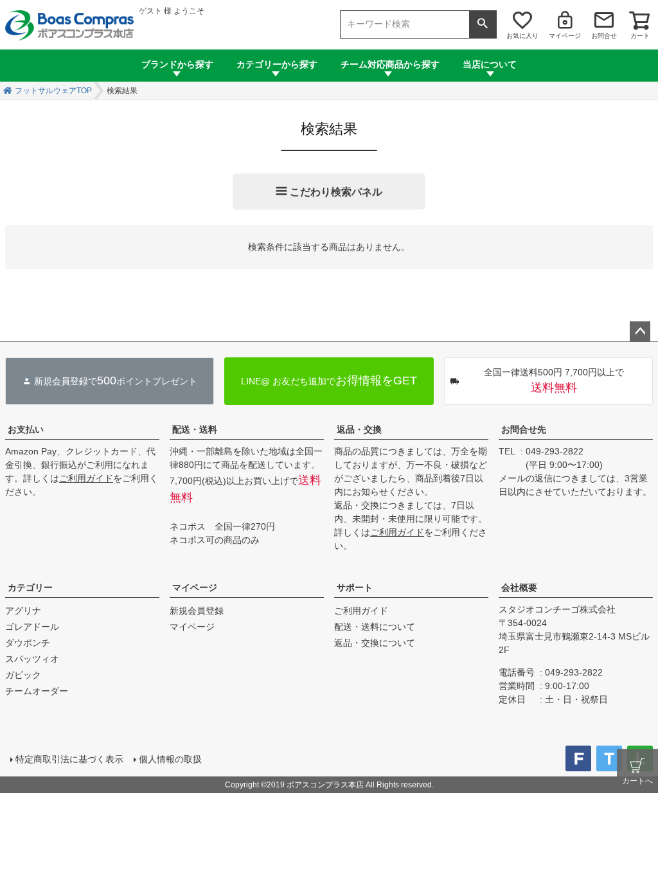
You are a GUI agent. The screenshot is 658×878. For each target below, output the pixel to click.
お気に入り (522, 35)
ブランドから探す (177, 64)
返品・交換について (374, 643)
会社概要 (519, 587)
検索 (482, 24)
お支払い (26, 429)
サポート (355, 587)
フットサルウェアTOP (53, 90)
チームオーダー (36, 691)
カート (640, 35)
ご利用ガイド (86, 478)
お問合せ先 (523, 429)
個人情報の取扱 (170, 759)
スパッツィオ (32, 659)
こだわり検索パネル (336, 191)
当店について (490, 64)
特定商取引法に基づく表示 (69, 759)
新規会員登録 (197, 610)
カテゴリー (30, 587)
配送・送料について (374, 627)
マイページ (565, 35)
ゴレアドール (32, 627)
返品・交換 (359, 429)
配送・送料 (194, 429)
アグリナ (23, 610)
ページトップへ (640, 331)
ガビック (23, 675)
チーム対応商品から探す (390, 64)
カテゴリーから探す (276, 64)
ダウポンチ (27, 643)
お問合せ (604, 35)
